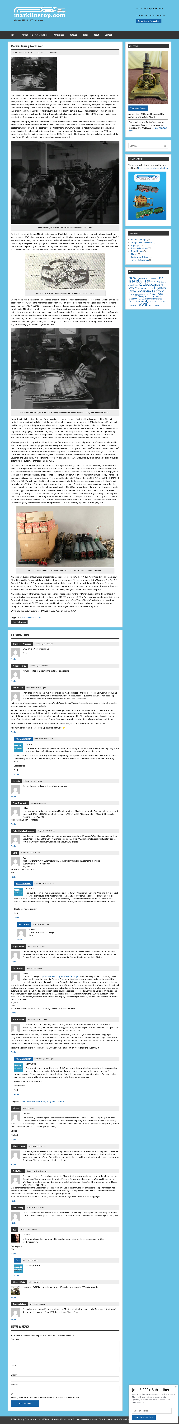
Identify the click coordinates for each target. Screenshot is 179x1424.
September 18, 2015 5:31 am (37, 1171)
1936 (131, 281)
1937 (139, 281)
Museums (131, 297)
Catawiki (73, 35)
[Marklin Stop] (40, 18)
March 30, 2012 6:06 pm (36, 946)
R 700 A (157, 296)
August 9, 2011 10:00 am (46, 831)
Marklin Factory (29, 617)
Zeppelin (150, 305)
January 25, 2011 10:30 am (39, 666)
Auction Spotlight (139, 239)
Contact (108, 35)
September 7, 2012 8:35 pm (37, 1019)
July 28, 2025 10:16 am (37, 1304)
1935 (160, 278)
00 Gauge (135, 278)
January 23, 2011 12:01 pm (44, 644)
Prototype (149, 297)
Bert (15, 852)
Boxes (135, 285)
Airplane (163, 282)
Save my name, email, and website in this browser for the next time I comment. (45, 1398)
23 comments (51, 52)
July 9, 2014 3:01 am (30, 1108)
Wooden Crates (133, 305)
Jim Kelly (16, 781)
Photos (134, 254)
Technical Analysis (139, 301)
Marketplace (58, 35)
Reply (13, 659)
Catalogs (145, 284)
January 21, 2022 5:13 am (28, 1229)
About (96, 35)
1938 (146, 281)
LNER (136, 292)
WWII (39, 617)
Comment (15, 1339)
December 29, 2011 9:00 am (44, 883)
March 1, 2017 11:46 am (35, 1208)
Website (14, 1385)
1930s (155, 279)
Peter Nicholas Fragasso (23, 831)
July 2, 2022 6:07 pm (36, 1282)
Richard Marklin (152, 299)
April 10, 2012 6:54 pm (34, 968)
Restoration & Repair (140, 257)
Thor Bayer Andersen (22, 644)
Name (14, 1365)
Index (85, 35)
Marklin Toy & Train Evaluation (34, 35)
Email (14, 1375)
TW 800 (163, 302)
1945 (157, 281)
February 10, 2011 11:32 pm (36, 688)
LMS (131, 291)
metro (147, 294)
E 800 (138, 288)
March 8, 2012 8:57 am (41, 924)
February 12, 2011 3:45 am (33, 781)
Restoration (141, 299)
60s (143, 279)
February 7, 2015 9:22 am (37, 1146)
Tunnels (157, 302)
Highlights (135, 245)
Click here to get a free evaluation (153, 168)
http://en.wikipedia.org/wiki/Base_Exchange (59, 976)
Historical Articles (19, 622)
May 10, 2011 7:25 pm (38, 803)
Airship (130, 285)
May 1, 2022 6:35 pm (30, 1260)
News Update (137, 251)
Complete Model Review (141, 242)
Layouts (160, 288)
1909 (151, 279)
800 (147, 278)
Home (13, 35)
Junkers (151, 288)
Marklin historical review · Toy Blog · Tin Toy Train (42, 1102)
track (153, 302)
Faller (142, 288)
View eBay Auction (138, 108)
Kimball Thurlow (19, 666)
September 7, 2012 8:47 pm (44, 1059)
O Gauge (140, 296)
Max (14, 1229)
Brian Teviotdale (20, 803)
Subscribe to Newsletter (149, 21)
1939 (152, 282)
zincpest (156, 305)
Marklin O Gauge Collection (136, 294)
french (146, 288)
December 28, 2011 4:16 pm (30, 853)
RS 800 (161, 299)
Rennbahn (132, 299)
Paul (41, 52)
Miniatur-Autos (156, 294)
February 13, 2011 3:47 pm (43, 739)
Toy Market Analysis (140, 260)
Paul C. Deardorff (23, 738)
